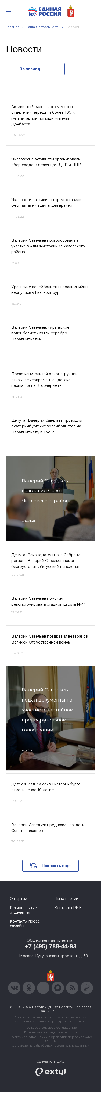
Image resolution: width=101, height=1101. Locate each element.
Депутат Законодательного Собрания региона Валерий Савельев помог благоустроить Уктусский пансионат (46, 561)
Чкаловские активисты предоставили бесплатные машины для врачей (46, 202)
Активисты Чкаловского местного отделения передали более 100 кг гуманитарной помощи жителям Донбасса (43, 115)
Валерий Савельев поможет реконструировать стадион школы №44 (48, 601)
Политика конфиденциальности (50, 1032)
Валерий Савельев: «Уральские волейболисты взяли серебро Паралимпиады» (40, 333)
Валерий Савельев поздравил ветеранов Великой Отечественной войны (49, 639)
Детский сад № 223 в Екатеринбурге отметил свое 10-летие (46, 787)
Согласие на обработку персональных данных (50, 1045)
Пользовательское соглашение (50, 1027)
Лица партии (66, 898)
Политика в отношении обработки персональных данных (50, 1039)
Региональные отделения (23, 910)
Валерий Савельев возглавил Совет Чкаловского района (47, 491)
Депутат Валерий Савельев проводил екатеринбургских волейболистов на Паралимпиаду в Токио (46, 426)
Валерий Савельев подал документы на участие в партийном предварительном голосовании (48, 710)
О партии (18, 898)
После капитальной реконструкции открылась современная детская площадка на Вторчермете (44, 379)
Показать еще (56, 865)
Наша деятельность (43, 27)
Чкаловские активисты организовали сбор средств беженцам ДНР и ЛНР (46, 162)
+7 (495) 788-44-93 (50, 946)
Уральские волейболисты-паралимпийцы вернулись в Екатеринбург (49, 289)
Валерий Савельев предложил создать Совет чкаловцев (47, 828)
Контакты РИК (68, 907)
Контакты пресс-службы (25, 923)
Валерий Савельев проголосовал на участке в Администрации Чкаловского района (48, 246)
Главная (13, 27)
